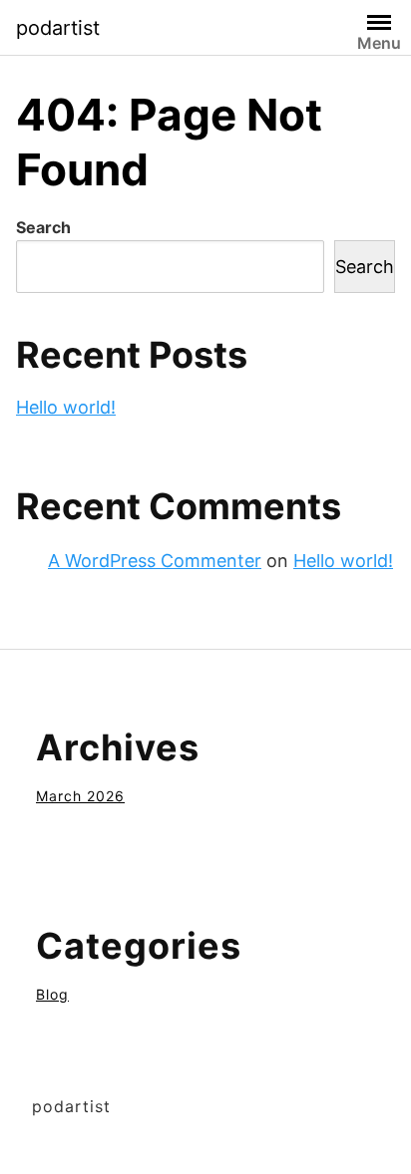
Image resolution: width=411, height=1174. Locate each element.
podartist (58, 28)
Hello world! (66, 407)
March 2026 (80, 795)
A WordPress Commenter (154, 560)
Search (43, 227)
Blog (52, 994)
